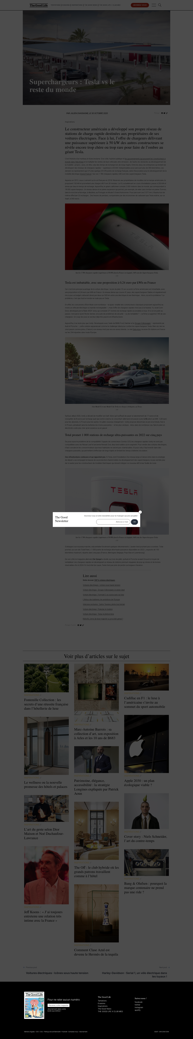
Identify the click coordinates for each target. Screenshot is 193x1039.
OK (134, 522)
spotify (138, 1010)
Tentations (102, 1001)
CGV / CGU (39, 1032)
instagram (139, 1007)
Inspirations (102, 1006)
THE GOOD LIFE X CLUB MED (110, 1011)
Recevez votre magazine (58, 1005)
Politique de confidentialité (52, 1032)
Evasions (101, 1003)
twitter (137, 1005)
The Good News (104, 1009)
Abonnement (83, 1032)
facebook (138, 1002)
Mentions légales (29, 1032)
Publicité (64, 1032)
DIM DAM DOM (164, 1032)
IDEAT (156, 1032)
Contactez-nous (73, 1032)
